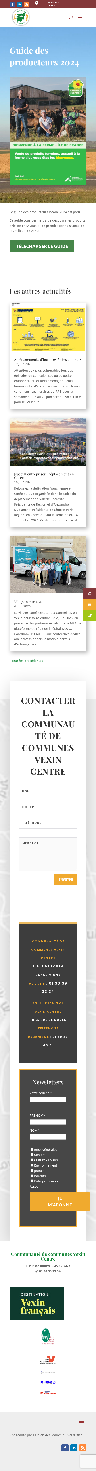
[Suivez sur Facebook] (12, 4)
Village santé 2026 (29, 601)
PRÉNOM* (37, 1115)
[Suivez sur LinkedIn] (19, 4)
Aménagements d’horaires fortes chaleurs (47, 359)
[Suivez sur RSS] (26, 4)
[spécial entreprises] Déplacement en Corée (44, 476)
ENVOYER (66, 879)
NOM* (34, 1130)
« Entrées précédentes (26, 661)
